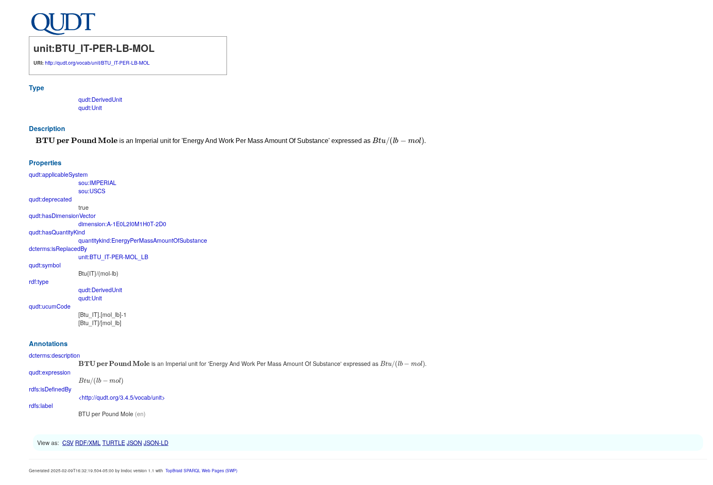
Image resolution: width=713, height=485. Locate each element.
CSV (67, 442)
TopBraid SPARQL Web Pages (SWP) (201, 470)
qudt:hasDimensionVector (62, 215)
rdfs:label (41, 405)
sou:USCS (91, 191)
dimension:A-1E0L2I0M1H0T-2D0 (122, 224)
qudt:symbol (45, 265)
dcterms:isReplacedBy (58, 248)
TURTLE (113, 442)
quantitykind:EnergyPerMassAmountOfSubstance (142, 240)
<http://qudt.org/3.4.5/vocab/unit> (121, 397)
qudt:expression (50, 372)
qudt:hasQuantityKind (57, 232)
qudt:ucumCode (50, 306)
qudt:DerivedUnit (100, 99)
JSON (134, 442)
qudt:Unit (90, 107)
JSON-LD (156, 442)
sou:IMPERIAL (97, 182)
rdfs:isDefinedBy (50, 389)
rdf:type (39, 281)
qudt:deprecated (50, 199)
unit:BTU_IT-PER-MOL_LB (113, 257)
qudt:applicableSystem (58, 174)
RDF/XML (88, 442)
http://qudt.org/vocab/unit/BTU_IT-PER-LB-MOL (97, 62)
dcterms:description (54, 355)
